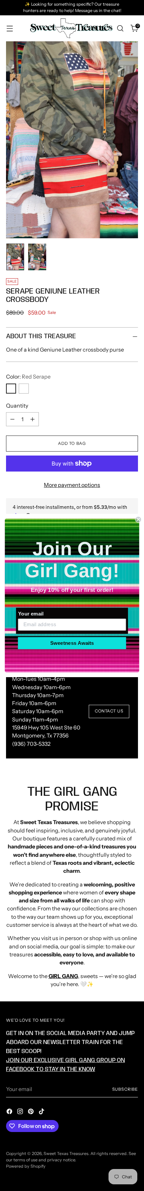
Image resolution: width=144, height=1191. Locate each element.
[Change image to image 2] (37, 257)
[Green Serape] (24, 389)
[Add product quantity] (32, 419)
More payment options (72, 485)
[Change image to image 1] (15, 257)
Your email (31, 613)
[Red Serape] (11, 389)
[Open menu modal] (9, 28)
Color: (28, 376)
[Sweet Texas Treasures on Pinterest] (31, 1112)
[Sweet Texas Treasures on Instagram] (21, 1112)
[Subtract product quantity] (12, 419)
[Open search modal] (120, 28)
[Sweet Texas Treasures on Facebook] (10, 1112)
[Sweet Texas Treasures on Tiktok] (42, 1112)
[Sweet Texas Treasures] (71, 28)
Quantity (17, 405)
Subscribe (125, 1089)
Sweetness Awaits (72, 642)
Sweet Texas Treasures (66, 1153)
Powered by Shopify (26, 1166)
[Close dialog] (138, 520)
